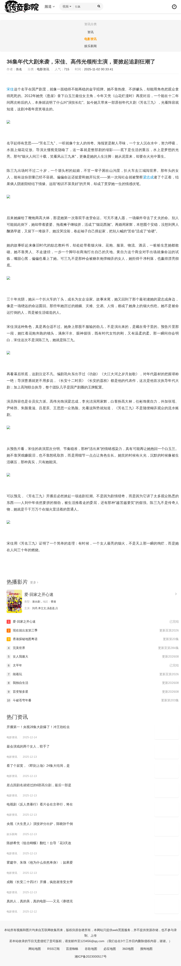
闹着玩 (93, 674)
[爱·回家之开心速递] (14, 601)
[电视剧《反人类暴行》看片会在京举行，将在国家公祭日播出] (167, 809)
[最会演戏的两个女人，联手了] (167, 751)
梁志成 (148, 177)
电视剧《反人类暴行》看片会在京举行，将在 (40, 804)
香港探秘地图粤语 (93, 639)
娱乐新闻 (90, 46)
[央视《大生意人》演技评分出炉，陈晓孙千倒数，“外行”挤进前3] (167, 829)
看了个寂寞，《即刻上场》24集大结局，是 (38, 765)
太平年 (93, 665)
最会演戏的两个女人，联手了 (28, 746)
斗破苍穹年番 (93, 700)
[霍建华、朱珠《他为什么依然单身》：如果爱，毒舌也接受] (167, 867)
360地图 (128, 949)
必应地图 (110, 949)
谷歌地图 (91, 949)
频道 (49, 6)
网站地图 (34, 949)
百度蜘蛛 (72, 949)
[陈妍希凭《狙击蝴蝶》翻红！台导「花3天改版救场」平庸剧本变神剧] (167, 848)
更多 (33, 582)
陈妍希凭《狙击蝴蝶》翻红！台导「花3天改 (39, 843)
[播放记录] (174, 7)
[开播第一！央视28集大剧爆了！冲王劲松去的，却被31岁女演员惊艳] (167, 732)
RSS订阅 (53, 949)
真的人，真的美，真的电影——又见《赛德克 (40, 901)
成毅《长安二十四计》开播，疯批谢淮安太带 (40, 882)
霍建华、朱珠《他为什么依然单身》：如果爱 (40, 862)
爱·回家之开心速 (38, 594)
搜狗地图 (146, 949)
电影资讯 (90, 39)
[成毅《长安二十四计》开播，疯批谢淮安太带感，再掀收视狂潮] (167, 887)
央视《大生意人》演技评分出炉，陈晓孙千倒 (40, 824)
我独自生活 (93, 683)
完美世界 (93, 648)
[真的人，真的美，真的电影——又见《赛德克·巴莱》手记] (167, 906)
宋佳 (10, 89)
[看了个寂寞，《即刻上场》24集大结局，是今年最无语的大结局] (167, 770)
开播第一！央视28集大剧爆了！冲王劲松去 (38, 727)
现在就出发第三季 (93, 630)
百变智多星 (93, 691)
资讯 (90, 32)
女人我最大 (93, 656)
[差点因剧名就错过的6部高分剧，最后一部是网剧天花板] (167, 790)
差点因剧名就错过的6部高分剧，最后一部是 (39, 785)
